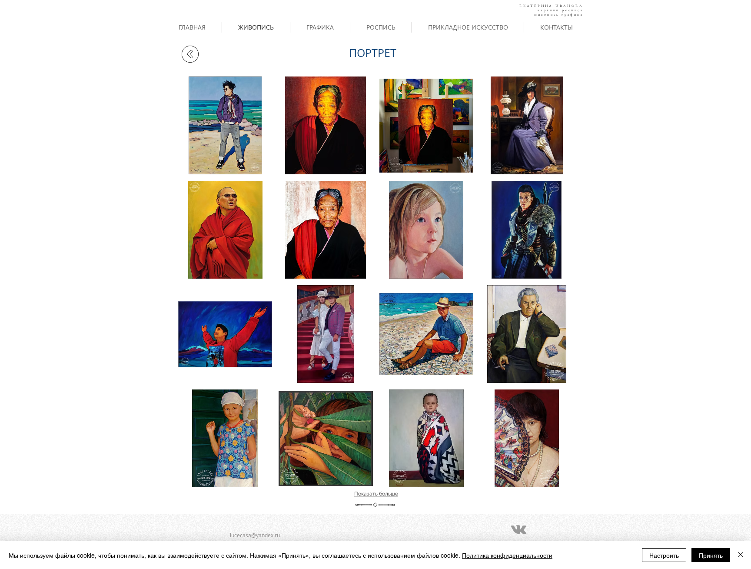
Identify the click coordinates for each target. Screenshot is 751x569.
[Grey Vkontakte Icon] (518, 529)
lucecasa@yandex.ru (255, 535)
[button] (225, 125)
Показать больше (376, 494)
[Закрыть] (740, 555)
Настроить (664, 555)
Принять (711, 555)
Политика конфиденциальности (507, 555)
